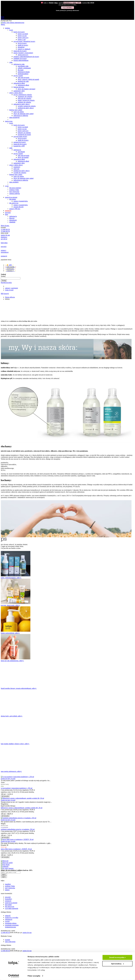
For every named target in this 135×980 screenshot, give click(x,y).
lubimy (7, 890)
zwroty (7, 921)
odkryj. (18, 578)
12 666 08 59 (5, 229)
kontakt (7, 940)
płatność (8, 916)
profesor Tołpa (10, 886)
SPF (9, 265)
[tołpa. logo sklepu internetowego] (12, 22)
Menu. (3, 24)
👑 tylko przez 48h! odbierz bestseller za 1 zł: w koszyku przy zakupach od (67, 3)
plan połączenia (10, 941)
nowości (8, 897)
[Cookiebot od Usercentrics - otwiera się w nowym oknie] (13, 975)
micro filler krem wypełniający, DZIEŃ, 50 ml (16, 849)
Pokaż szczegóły (34, 976)
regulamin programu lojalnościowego (12, 926)
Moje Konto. (5, 226)
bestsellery (8, 899)
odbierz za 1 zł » (67, 7)
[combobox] (10, 278)
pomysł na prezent (11, 903)
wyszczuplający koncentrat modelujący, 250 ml (16, 788)
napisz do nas (5, 235)
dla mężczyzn (9, 906)
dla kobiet (8, 905)
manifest (8, 884)
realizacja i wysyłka (11, 917)
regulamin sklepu (10, 923)
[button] (8, 778)
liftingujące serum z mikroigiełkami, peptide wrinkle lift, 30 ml (21, 808)
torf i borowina (10, 888)
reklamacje (8, 919)
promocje (8, 901)
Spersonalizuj (116, 963)
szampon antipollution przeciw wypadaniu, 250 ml (17, 829)
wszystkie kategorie (11, 908)
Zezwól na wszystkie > (117, 957)
